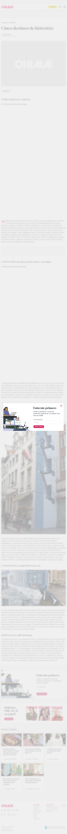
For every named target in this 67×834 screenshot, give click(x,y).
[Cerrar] (61, 405)
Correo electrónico (38, 419)
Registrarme (39, 426)
